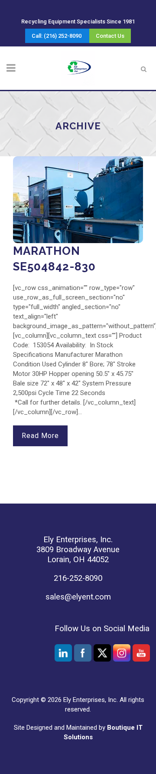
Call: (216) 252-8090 (56, 36)
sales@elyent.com (78, 597)
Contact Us (110, 36)
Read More (40, 435)
